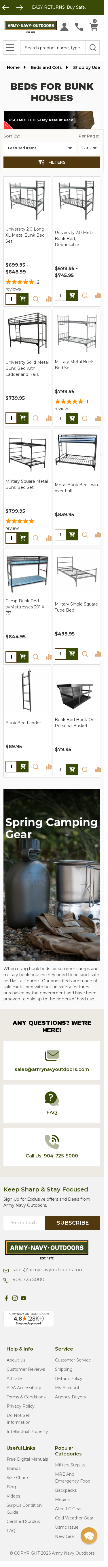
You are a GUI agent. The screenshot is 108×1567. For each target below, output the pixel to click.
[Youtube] (23, 1298)
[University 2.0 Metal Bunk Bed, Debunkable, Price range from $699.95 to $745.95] (76, 200)
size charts (18, 1477)
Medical (63, 1499)
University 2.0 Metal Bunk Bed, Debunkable (74, 238)
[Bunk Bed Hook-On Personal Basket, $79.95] (76, 690)
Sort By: (11, 136)
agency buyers (70, 1397)
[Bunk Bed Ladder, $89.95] (27, 690)
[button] (51, 120)
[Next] (19, 7)
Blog (11, 1486)
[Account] (64, 26)
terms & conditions (26, 1397)
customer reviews (26, 1369)
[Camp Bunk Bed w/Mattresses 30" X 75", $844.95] (27, 572)
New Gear (65, 1536)
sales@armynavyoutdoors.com (48, 1269)
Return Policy (68, 1378)
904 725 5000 (28, 1279)
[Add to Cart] (72, 534)
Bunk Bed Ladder (23, 722)
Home (13, 67)
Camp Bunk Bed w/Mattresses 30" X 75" (24, 607)
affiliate (14, 1378)
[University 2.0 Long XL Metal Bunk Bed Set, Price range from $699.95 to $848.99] (27, 200)
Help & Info (20, 1349)
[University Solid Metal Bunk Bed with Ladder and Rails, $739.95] (27, 332)
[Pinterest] (32, 1298)
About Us (16, 1360)
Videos (13, 1496)
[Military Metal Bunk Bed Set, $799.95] (76, 332)
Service (64, 1349)
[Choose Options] (23, 299)
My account (67, 1387)
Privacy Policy (21, 1406)
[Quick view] (35, 299)
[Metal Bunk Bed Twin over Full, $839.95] (76, 452)
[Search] (93, 47)
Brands (13, 1468)
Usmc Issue (67, 1527)
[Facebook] (6, 1298)
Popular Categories (68, 1451)
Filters (56, 162)
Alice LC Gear (68, 1508)
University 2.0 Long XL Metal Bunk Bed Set (25, 235)
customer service (73, 1360)
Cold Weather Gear (74, 1518)
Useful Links (21, 1448)
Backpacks (66, 1490)
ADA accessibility (24, 1387)
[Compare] (48, 299)
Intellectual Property (27, 1431)
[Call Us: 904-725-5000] (79, 26)
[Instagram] (15, 1298)
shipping (64, 1369)
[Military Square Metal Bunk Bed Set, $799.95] (27, 452)
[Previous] (6, 7)
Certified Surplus (23, 1521)
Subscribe (73, 1223)
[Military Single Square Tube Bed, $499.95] (76, 572)
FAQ (11, 1530)
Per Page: (89, 136)
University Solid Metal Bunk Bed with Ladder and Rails (27, 368)
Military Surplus (70, 1465)
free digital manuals (27, 1459)
